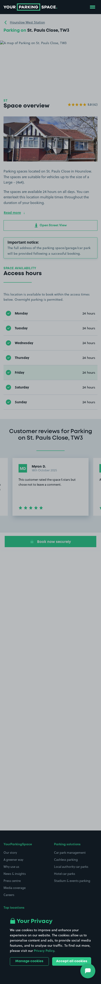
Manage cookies (29, 961)
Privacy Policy (44, 950)
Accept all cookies (71, 961)
